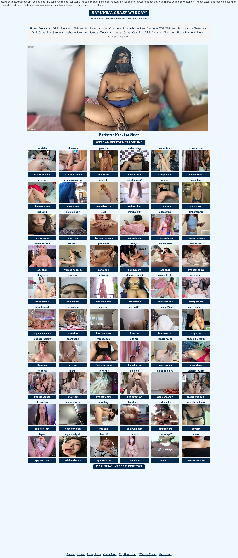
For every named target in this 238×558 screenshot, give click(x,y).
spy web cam (42, 460)
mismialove (73, 307)
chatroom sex (165, 301)
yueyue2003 (165, 307)
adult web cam (73, 460)
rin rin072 (134, 307)
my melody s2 (72, 434)
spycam (73, 365)
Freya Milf (104, 370)
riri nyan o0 (42, 275)
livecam (134, 333)
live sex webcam (104, 238)
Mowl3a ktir (134, 211)
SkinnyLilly (165, 402)
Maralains (42, 148)
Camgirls (137, 32)
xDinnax (165, 180)
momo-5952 (196, 275)
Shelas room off (134, 275)
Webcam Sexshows (85, 28)
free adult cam (104, 365)
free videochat (42, 174)
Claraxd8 (103, 434)
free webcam (134, 238)
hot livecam (134, 269)
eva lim (42, 180)
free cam (103, 428)
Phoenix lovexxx (196, 338)
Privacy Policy (94, 554)
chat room (165, 206)
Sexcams (58, 32)
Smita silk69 (196, 148)
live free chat (165, 333)
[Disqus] (119, 511)
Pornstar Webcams (101, 32)
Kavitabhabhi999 (196, 402)
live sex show (134, 174)
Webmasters (165, 554)
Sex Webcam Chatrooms (192, 28)
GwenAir (103, 148)
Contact (81, 554)
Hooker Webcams (40, 28)
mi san (134, 434)
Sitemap (71, 554)
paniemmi (103, 243)
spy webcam (104, 460)
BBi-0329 (42, 211)
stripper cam (165, 174)
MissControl (165, 243)
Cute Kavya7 (165, 434)
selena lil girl (165, 275)
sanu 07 (72, 275)
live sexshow (73, 301)
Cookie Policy (110, 554)
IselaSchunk (165, 148)
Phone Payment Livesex (191, 32)
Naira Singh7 (73, 211)
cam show (196, 206)
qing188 (134, 370)
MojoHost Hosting (128, 554)
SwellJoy (103, 402)
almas (196, 434)
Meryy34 (73, 243)
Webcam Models (148, 554)
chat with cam (134, 365)
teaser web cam (195, 396)
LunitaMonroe (196, 211)
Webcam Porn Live (76, 32)
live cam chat (196, 174)
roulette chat (42, 428)
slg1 (103, 211)
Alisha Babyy (134, 148)
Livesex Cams (122, 32)
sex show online (73, 174)
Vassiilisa (196, 180)
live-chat (42, 365)
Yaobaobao (103, 338)
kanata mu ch (165, 338)
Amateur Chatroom (109, 28)
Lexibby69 (42, 370)
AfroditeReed (42, 307)
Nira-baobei (196, 243)
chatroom (103, 174)
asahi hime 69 (134, 180)
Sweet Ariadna (42, 243)
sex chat (42, 269)
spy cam (196, 333)
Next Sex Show (127, 134)
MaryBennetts (196, 307)
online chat (134, 206)
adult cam (73, 238)
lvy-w (42, 434)
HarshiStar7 (134, 402)
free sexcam (165, 365)
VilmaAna (73, 148)
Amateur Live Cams (119, 36)
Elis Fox (134, 338)
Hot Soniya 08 (72, 402)
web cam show (165, 396)
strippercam (165, 428)
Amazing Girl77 (165, 370)
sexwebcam (42, 238)
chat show (73, 206)
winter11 (103, 180)
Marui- (72, 370)
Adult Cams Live (41, 32)
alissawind (165, 211)
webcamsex (134, 301)
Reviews (106, 134)
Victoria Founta (196, 370)
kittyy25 (134, 243)
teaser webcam (165, 238)
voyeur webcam (196, 238)
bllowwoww (42, 402)
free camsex (42, 301)
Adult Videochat (62, 28)
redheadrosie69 (42, 338)
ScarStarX (104, 307)
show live (73, 333)
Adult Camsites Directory (160, 32)
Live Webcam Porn (134, 28)
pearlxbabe (73, 338)
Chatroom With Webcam (161, 28)
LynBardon (103, 275)
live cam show (196, 269)
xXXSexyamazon (73, 180)
